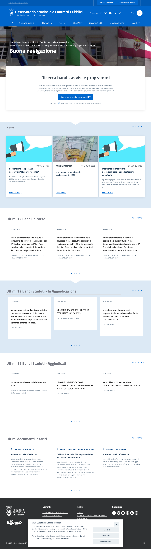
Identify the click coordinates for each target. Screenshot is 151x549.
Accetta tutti (106, 530)
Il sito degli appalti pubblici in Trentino (30, 15)
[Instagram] (118, 13)
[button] (71, 273)
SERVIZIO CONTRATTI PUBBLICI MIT (92, 515)
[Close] (116, 524)
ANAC (80, 512)
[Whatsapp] (114, 13)
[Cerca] (140, 13)
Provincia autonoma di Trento (18, 3)
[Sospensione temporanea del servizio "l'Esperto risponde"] (29, 148)
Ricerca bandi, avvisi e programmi (74, 97)
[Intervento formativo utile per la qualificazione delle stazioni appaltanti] (122, 148)
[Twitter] (104, 13)
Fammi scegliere (105, 541)
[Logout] (144, 543)
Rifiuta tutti (106, 536)
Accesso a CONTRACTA (127, 2)
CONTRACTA (82, 518)
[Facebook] (100, 13)
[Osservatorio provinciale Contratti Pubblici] (11, 13)
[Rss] (132, 513)
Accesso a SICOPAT (106, 2)
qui (57, 103)
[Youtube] (109, 13)
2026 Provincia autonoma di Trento (19, 543)
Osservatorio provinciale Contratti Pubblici (49, 12)
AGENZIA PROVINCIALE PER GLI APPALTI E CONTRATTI (55, 514)
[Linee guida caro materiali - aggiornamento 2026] (75, 148)
